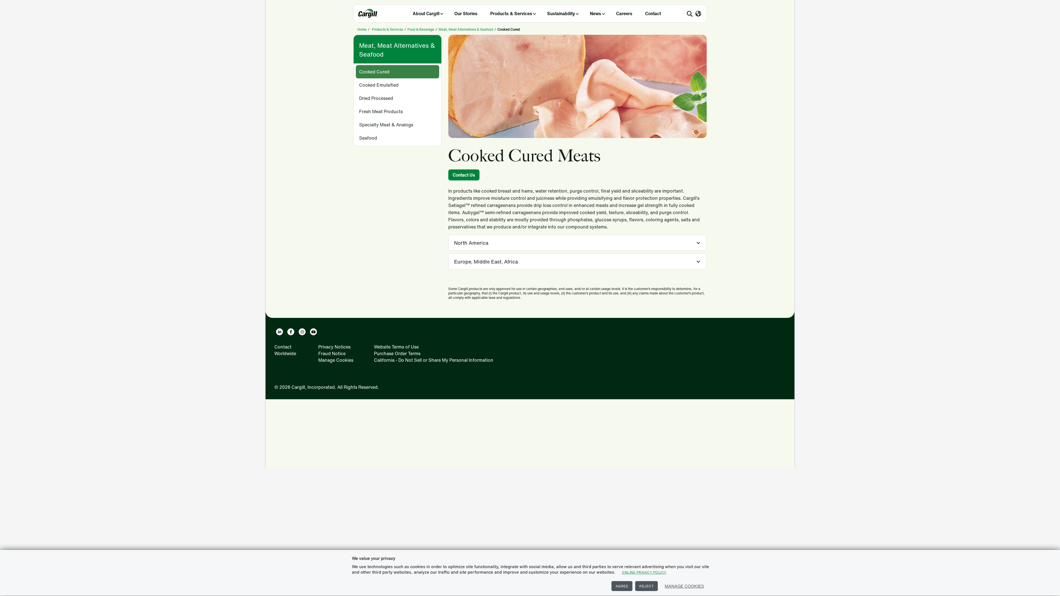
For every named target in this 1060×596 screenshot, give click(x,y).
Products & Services (511, 13)
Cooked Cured (374, 71)
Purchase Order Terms (397, 353)
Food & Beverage (420, 29)
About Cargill (426, 13)
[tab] (577, 243)
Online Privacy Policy (644, 572)
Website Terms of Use (396, 347)
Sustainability (561, 13)
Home (362, 29)
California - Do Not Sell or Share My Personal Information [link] (433, 360)
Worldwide (285, 353)
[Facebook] (290, 331)
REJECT (646, 586)
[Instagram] (302, 331)
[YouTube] (313, 331)
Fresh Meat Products (381, 111)
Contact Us (464, 175)
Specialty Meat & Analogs (386, 124)
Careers (624, 13)
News (595, 13)
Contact (653, 13)
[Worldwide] (698, 14)
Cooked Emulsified (379, 85)
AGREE (622, 586)
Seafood (368, 138)
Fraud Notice (332, 353)
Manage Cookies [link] (335, 360)
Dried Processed (376, 98)
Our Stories (466, 13)
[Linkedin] (279, 331)
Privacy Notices (334, 347)
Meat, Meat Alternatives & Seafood (466, 29)
